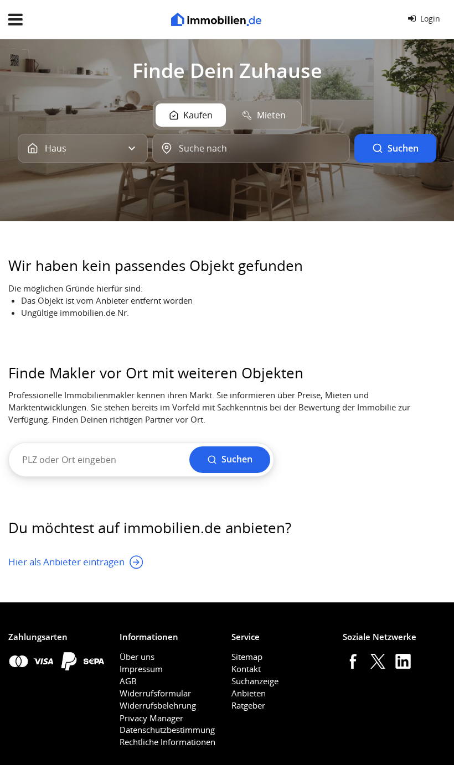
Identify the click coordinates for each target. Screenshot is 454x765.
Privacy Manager (151, 718)
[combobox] (251, 148)
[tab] (191, 115)
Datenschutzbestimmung (167, 729)
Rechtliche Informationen (167, 741)
